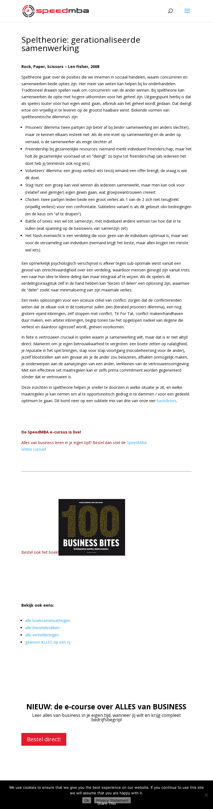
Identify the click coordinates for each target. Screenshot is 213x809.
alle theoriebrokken (42, 627)
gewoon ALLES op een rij (47, 642)
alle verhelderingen (42, 634)
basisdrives (166, 400)
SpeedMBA (137, 442)
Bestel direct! (44, 739)
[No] (206, 795)
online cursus (33, 449)
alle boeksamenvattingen (47, 620)
